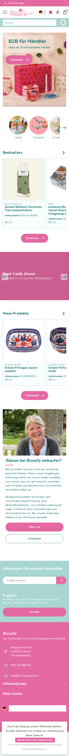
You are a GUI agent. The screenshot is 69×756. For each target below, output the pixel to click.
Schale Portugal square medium (21, 369)
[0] (64, 12)
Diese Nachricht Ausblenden (35, 740)
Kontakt (34, 612)
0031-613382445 (20, 665)
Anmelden (34, 538)
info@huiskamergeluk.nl (24, 675)
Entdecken (32, 238)
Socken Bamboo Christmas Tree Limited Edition (23, 208)
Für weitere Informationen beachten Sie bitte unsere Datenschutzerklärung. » (35, 747)
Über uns (34, 527)
